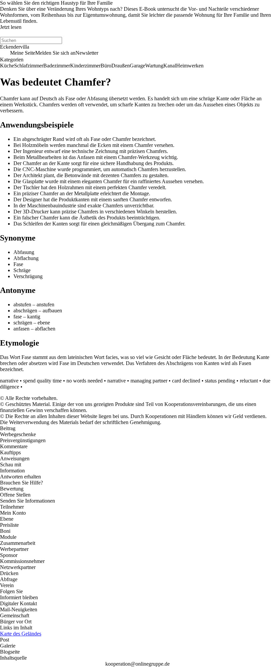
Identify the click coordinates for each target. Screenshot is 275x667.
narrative (9, 380)
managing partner (148, 380)
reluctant (249, 380)
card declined (186, 380)
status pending (220, 380)
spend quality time (42, 380)
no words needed (84, 380)
